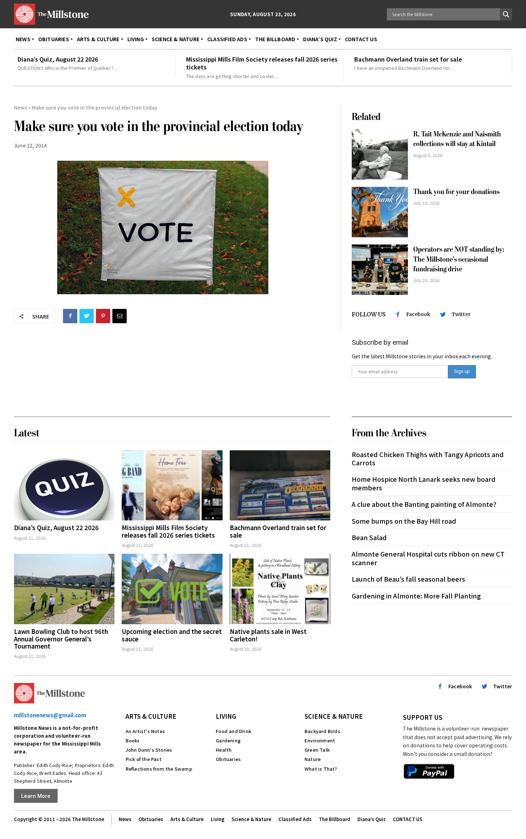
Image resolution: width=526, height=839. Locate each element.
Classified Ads (295, 819)
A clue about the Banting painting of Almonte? (424, 504)
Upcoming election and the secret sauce (172, 635)
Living (226, 716)
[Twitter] (86, 316)
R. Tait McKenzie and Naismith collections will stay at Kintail (457, 139)
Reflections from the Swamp (159, 768)
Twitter (461, 314)
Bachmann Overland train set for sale (408, 59)
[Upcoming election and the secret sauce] (172, 589)
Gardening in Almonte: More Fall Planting (416, 595)
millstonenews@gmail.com (50, 715)
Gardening (228, 740)
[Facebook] (70, 316)
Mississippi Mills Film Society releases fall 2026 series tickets (261, 63)
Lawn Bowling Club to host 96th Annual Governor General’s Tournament (61, 638)
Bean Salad (369, 537)
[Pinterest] (103, 316)
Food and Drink (233, 731)
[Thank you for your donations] (380, 212)
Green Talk (317, 749)
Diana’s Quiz (371, 819)
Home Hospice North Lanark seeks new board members (424, 483)
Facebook (418, 314)
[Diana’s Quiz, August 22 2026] (64, 485)
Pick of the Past (143, 759)
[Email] (119, 316)
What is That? (321, 768)
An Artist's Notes (145, 731)
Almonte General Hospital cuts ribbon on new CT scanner (428, 558)
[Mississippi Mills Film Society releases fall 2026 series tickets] (172, 485)
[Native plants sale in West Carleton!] (280, 589)
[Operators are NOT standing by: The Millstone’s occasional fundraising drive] (380, 269)
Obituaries (228, 759)
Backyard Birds (322, 731)
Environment (320, 740)
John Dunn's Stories (149, 749)
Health (224, 749)
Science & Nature (334, 716)
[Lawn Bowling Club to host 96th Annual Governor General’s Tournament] (64, 589)
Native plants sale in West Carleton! (268, 635)
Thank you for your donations (456, 191)
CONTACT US (407, 819)
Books (133, 740)
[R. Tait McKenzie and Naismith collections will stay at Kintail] (380, 154)
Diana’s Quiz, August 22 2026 (58, 59)
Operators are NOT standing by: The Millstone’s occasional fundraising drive (458, 259)
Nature (313, 759)
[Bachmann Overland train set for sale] (280, 485)
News (20, 107)
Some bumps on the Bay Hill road (404, 520)
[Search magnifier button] (506, 14)
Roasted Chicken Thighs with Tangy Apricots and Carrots (428, 458)
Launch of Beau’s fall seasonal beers (408, 578)
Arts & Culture (151, 716)
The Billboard (334, 819)
